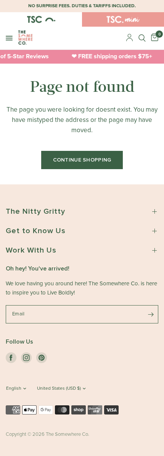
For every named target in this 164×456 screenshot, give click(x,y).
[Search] (142, 38)
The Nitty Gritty (35, 211)
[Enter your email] (150, 314)
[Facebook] (11, 357)
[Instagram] (26, 357)
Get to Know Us (36, 231)
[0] (153, 38)
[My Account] (129, 38)
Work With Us (31, 250)
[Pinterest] (41, 357)
